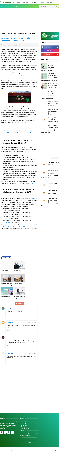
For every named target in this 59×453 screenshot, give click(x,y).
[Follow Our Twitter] (5, 432)
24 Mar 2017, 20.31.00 (32, 338)
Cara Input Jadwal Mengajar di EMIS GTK (53, 183)
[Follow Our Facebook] (1, 432)
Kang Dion (10, 309)
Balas (8, 315)
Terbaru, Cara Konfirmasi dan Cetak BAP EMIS (18, 272)
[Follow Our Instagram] (8, 432)
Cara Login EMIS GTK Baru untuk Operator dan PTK (53, 119)
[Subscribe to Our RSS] (12, 432)
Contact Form (24, 421)
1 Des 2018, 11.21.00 (32, 353)
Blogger (55, 450)
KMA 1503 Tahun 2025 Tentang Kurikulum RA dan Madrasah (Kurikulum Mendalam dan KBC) (49, 77)
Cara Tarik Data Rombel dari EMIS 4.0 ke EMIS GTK (16, 6)
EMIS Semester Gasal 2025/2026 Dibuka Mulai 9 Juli (19, 298)
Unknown (10, 322)
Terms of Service (25, 428)
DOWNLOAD (6, 210)
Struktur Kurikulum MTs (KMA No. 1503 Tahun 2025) (53, 103)
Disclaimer (23, 423)
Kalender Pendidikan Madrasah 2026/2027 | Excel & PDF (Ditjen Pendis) (49, 67)
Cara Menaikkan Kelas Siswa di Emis (6, 297)
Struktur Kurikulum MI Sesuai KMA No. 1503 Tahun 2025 (53, 85)
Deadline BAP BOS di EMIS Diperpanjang (6, 284)
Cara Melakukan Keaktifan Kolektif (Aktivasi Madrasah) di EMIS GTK (49, 202)
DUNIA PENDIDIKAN (12, 338)
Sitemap (23, 427)
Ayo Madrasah (33, 198)
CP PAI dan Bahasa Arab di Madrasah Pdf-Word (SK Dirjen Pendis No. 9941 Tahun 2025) (49, 129)
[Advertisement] (29, 19)
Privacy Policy (24, 425)
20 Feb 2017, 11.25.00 (32, 322)
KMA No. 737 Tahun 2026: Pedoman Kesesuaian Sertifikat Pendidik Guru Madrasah (49, 174)
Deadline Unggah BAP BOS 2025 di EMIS (18, 284)
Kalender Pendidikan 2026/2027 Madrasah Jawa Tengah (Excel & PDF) (49, 95)
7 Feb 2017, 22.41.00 (32, 308)
